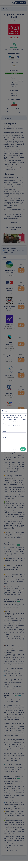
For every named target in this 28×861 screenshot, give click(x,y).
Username (4, 431)
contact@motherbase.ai (15, 421)
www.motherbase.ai (14, 425)
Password (4, 437)
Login (23, 449)
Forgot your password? (12, 449)
